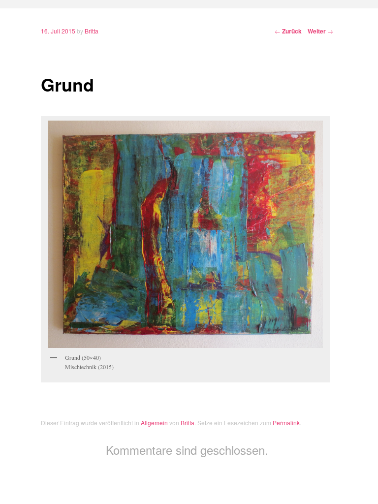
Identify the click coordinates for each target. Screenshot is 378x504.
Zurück (288, 31)
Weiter (320, 31)
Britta (91, 31)
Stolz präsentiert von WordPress (189, 476)
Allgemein (154, 422)
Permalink (286, 422)
